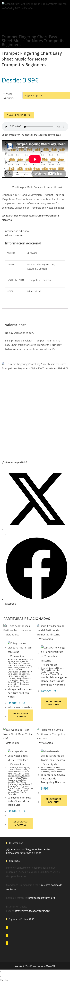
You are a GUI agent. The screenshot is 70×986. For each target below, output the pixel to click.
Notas (22, 667)
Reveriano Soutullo (16, 779)
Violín (16, 684)
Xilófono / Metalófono (18, 685)
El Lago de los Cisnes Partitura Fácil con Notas (20, 693)
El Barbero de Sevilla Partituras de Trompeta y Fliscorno (53, 778)
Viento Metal (56, 674)
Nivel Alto (19, 775)
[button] (35, 18)
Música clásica (24, 665)
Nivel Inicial (13, 667)
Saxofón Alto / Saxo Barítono (20, 672)
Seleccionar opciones (20, 715)
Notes (17, 777)
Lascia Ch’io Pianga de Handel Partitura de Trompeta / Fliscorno (54, 681)
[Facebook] (7, 935)
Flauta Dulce (21, 769)
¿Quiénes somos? (16, 849)
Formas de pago (32, 853)
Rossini (51, 769)
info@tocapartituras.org (41, 897)
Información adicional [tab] (17, 231)
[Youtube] (7, 943)
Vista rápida (12, 634)
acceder (17, 349)
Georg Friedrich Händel (52, 667)
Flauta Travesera (22, 663)
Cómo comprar (14, 853)
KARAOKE (12, 665)
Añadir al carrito (19, 114)
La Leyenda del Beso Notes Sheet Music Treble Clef (19, 801)
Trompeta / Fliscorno (17, 679)
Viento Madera (15, 682)
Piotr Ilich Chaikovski (15, 670)
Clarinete (22, 659)
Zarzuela (12, 794)
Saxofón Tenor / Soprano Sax (19, 674)
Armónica (12, 659)
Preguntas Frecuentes (38, 849)
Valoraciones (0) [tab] (13, 235)
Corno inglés (23, 767)
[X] (7, 927)
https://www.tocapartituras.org (32, 910)
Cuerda (17, 661)
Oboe (10, 669)
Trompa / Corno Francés (19, 677)
